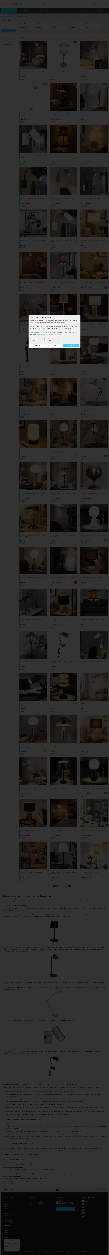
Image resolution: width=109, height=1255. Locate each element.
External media (64, 338)
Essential (34, 338)
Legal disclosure (59, 334)
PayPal (34, 341)
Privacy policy (43, 334)
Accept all (71, 346)
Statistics (49, 338)
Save (54, 346)
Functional (49, 341)
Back (59, 341)
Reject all (37, 346)
